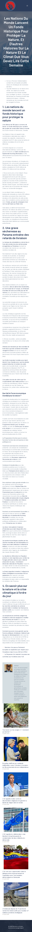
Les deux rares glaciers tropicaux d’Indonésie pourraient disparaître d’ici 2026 (14, 529)
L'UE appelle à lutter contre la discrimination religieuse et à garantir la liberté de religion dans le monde (14, 800)
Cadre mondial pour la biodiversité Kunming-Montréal (14, 515)
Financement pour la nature (11, 492)
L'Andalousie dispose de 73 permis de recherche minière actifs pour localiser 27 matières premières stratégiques (15, 910)
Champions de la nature (16, 471)
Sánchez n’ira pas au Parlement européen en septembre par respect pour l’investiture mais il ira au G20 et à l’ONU (15, 650)
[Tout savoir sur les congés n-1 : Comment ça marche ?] (16, 726)
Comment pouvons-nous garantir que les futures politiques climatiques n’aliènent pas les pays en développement (15, 633)
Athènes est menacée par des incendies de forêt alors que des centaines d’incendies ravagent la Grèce (15, 348)
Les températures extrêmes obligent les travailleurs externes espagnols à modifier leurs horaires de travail (15, 617)
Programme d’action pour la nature (13, 424)
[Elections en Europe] (10, 5)
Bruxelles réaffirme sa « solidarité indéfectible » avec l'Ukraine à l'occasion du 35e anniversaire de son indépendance (15, 765)
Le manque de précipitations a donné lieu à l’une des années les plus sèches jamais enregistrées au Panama (15, 244)
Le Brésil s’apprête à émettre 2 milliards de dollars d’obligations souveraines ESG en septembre (15, 573)
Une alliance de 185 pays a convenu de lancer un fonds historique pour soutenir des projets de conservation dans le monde (15, 126)
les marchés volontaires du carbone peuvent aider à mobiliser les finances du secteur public (15, 608)
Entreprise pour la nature (14, 523)
